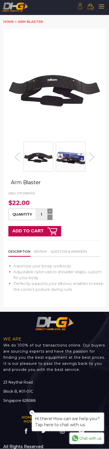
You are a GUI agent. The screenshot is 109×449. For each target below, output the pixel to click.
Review (40, 251)
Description (19, 251)
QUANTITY (22, 214)
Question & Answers (68, 251)
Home (28, 417)
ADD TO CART (28, 230)
